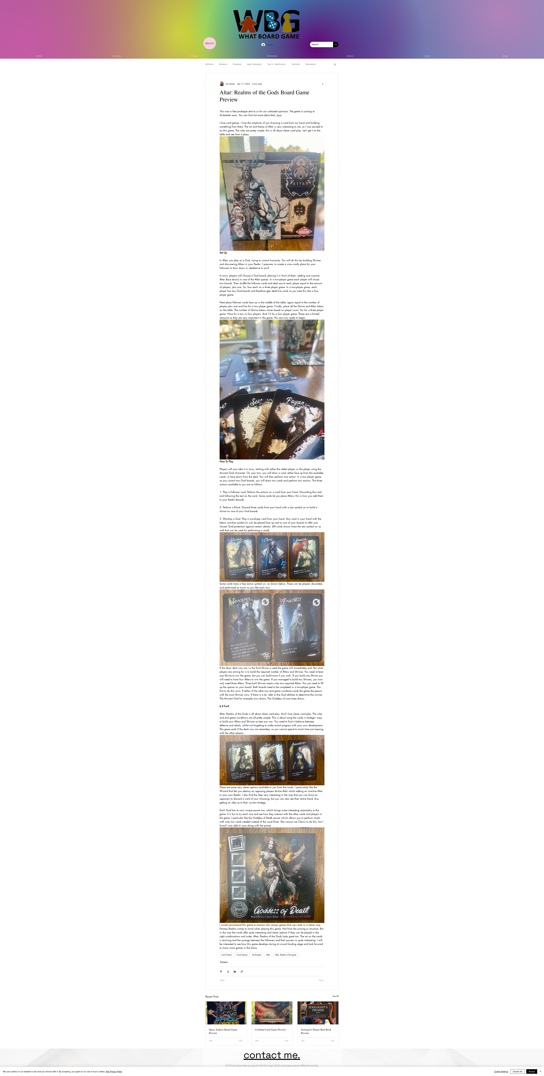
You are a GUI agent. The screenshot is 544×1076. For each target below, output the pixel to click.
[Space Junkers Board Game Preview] (226, 1012)
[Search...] (335, 44)
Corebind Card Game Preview (270, 1029)
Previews (237, 64)
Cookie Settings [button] (501, 1071)
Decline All (517, 1071)
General (296, 64)
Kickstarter (256, 954)
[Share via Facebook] (221, 971)
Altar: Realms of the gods (285, 954)
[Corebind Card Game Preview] (272, 1012)
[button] (335, 64)
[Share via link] (241, 971)
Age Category (254, 64)
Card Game (226, 954)
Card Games (241, 954)
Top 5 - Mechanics (276, 64)
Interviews (311, 64)
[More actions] (322, 83)
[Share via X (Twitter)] (228, 971)
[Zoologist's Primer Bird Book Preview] (318, 1012)
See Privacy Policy (114, 1071)
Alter (268, 954)
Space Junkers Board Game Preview (223, 1031)
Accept (532, 1071)
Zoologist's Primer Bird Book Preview (316, 1031)
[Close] (540, 1071)
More (323, 64)
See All (336, 996)
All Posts (209, 64)
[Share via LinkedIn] (234, 971)
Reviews (223, 64)
